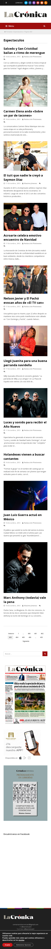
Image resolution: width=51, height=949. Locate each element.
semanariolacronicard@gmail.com (25, 924)
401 (35, 633)
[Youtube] (37, 2)
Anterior (11, 633)
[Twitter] (26, 2)
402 (42, 633)
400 (29, 633)
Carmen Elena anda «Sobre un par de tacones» (23, 113)
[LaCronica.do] (25, 18)
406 (30, 637)
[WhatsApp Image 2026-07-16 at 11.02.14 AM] (25, 820)
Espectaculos (18, 32)
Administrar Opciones (23, 945)
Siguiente (26, 641)
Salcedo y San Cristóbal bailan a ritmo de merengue (24, 50)
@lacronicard (26, 927)
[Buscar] (44, 26)
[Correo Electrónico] (41, 2)
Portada (9, 32)
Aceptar (7, 945)
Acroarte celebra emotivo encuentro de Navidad (22, 237)
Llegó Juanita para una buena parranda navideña (25, 363)
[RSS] (45, 2)
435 (41, 637)
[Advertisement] (25, 870)
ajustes (21, 940)
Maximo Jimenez (30, 183)
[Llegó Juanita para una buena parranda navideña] (25, 341)
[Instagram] (34, 2)
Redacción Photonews (32, 56)
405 (23, 637)
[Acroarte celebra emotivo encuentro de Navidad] (25, 217)
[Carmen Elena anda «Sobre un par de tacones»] (25, 91)
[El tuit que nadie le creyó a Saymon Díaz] (25, 156)
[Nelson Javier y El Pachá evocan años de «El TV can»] (25, 279)
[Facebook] (30, 2)
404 (17, 637)
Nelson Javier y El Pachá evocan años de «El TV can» (24, 300)
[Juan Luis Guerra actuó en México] (25, 495)
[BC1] (22, 760)
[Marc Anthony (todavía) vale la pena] (25, 567)
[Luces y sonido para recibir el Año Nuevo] (25, 403)
